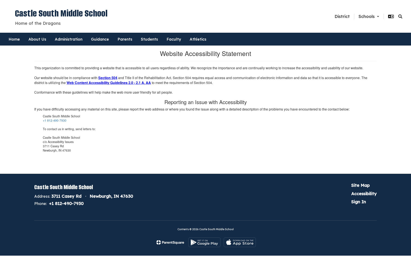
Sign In (358, 201)
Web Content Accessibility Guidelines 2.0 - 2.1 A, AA (109, 82)
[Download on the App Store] (240, 242)
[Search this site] (400, 16)
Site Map (360, 185)
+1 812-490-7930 (54, 120)
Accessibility (364, 193)
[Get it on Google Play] (204, 242)
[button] (369, 16)
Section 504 (107, 77)
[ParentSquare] (170, 242)
